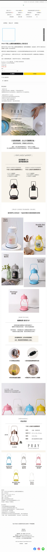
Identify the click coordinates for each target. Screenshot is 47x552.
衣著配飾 (39, 12)
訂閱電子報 (23, 530)
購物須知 (23, 529)
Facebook (29, 16)
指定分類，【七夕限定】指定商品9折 (13, 61)
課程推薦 (12, 16)
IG (36, 16)
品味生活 (9, 14)
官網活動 (29, 12)
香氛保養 (18, 14)
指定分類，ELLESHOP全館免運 (8, 62)
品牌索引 (28, 14)
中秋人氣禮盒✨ (19, 10)
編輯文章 (37, 14)
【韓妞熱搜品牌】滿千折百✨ (33, 10)
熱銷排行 (20, 12)
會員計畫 (20, 16)
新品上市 (9, 10)
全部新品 (16, 23)
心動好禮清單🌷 (9, 12)
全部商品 (5, 23)
